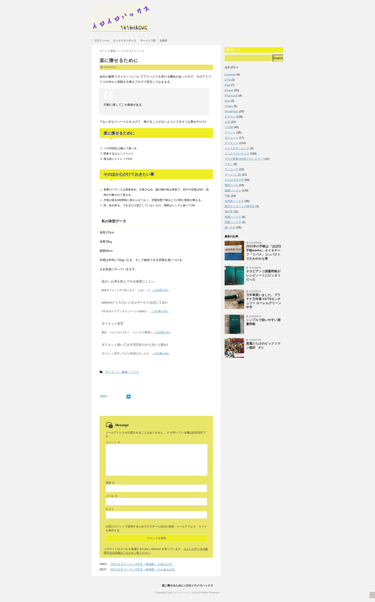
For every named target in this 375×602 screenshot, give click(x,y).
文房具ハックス (234, 201)
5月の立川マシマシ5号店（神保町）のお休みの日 (142, 569)
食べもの (230, 227)
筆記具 (229, 211)
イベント (230, 132)
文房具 (163, 40)
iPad (227, 85)
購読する (235, 49)
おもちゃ (230, 116)
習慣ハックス (233, 216)
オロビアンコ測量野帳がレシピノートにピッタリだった (263, 275)
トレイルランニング (237, 148)
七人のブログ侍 (234, 179)
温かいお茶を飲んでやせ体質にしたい (128, 281)
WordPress (231, 111)
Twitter (229, 106)
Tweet (103, 395)
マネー (229, 164)
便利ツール (231, 185)
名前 (110, 482)
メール (111, 495)
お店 (227, 121)
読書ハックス (233, 222)
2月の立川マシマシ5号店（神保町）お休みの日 (141, 564)
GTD (227, 79)
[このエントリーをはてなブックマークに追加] (128, 395)
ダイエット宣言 (112, 323)
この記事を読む (160, 290)
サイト (110, 509)
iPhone (229, 90)
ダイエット (112, 372)
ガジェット (231, 137)
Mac (227, 100)
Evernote (230, 74)
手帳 (227, 195)
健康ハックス (130, 372)
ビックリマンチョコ (124, 40)
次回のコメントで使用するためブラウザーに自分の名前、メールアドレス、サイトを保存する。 (156, 528)
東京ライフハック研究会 (240, 206)
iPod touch (231, 95)
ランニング (231, 169)
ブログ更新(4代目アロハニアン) (244, 158)
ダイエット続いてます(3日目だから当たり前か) (135, 344)
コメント (113, 442)
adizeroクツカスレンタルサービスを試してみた (135, 302)
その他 (229, 127)
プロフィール (101, 40)
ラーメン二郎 (147, 40)
